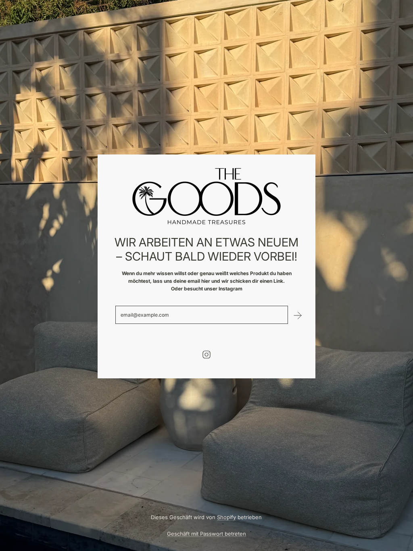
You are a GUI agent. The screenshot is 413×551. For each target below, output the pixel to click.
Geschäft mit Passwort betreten (206, 533)
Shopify (226, 517)
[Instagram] (206, 354)
